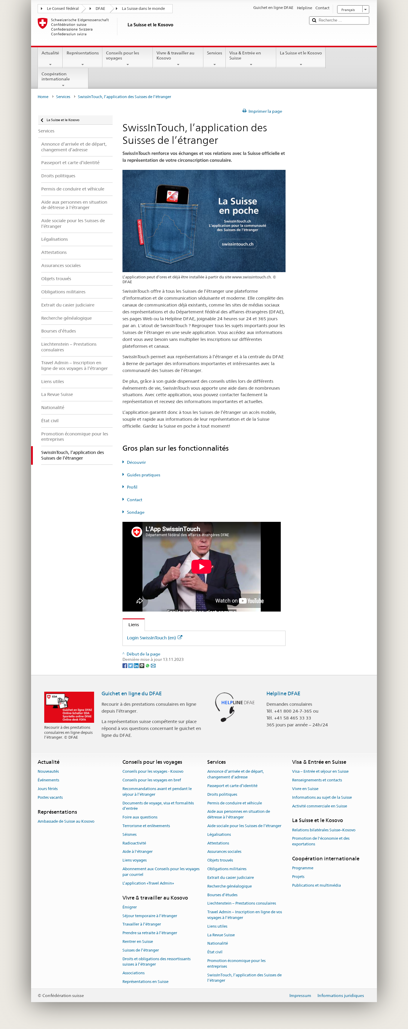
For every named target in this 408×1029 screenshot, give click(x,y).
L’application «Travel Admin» (148, 883)
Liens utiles (217, 926)
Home (43, 96)
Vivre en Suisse (305, 788)
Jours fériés (48, 788)
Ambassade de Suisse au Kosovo (66, 821)
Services (214, 53)
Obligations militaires (226, 869)
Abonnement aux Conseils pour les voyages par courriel (161, 872)
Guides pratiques (143, 474)
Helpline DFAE (283, 693)
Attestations (218, 843)
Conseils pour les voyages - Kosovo (152, 771)
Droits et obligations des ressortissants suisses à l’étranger (156, 962)
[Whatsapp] (148, 665)
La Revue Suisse (221, 935)
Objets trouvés (220, 860)
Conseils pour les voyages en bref (151, 780)
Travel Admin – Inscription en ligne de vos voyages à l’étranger (244, 915)
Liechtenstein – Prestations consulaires (241, 903)
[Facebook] (125, 665)
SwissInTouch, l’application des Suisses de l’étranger (244, 978)
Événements (48, 780)
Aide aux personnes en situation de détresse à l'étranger (238, 815)
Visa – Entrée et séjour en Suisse (320, 771)
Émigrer (129, 907)
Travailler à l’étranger (141, 924)
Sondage (136, 512)
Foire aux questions (139, 817)
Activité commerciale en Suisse (319, 806)
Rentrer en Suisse (137, 941)
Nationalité (217, 943)
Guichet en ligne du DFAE (132, 693)
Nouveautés (48, 771)
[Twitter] (131, 665)
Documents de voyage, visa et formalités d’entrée (158, 806)
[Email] (153, 665)
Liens (131, 624)
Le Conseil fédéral (63, 8)
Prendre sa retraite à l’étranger (149, 933)
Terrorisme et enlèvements (146, 826)
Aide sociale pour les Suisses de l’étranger (244, 826)
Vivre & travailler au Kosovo (175, 55)
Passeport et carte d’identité (232, 785)
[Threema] (142, 665)
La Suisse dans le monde (143, 8)
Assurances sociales (224, 852)
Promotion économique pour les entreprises (236, 963)
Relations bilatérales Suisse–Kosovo (323, 830)
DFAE (100, 8)
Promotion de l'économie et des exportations (320, 841)
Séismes (129, 834)
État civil (215, 952)
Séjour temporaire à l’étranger (149, 916)
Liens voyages (134, 860)
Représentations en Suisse (145, 981)
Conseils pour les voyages (122, 55)
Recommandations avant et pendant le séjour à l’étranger (157, 791)
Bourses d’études (222, 895)
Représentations (83, 53)
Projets (298, 876)
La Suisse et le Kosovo (301, 53)
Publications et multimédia (316, 885)
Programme (302, 868)
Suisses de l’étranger (140, 950)
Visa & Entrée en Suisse (245, 55)
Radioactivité (134, 843)
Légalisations (219, 834)
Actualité (50, 53)
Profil (132, 487)
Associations (133, 973)
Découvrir (136, 462)
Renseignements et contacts (317, 780)
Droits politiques (222, 794)
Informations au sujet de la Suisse (322, 797)
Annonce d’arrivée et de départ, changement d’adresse (235, 774)
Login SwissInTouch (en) (151, 638)
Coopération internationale (56, 76)
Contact (134, 499)
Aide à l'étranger (137, 852)
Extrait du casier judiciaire (230, 877)
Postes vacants (50, 797)
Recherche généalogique (229, 886)
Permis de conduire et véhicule (234, 803)
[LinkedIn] (136, 665)
